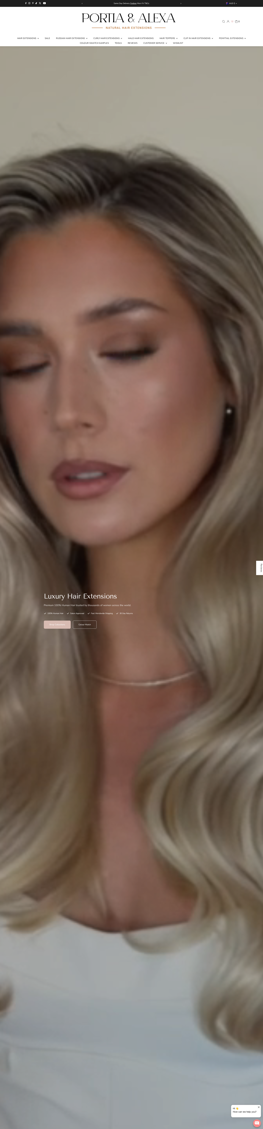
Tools (118, 43)
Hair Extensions (27, 38)
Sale (47, 38)
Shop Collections (57, 624)
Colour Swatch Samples (94, 43)
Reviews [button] (261, 568)
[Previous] (82, 3)
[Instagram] (29, 3)
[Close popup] (258, 1107)
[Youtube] (44, 3)
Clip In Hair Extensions (197, 38)
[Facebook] (26, 3)
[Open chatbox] (257, 1123)
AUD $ (232, 3)
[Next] (181, 3)
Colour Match (84, 624)
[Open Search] (223, 21)
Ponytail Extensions (231, 38)
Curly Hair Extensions (106, 38)
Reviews (133, 43)
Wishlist (178, 43)
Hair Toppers (168, 38)
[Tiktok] (36, 3)
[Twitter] (40, 3)
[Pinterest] (33, 3)
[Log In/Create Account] (228, 21)
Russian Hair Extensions (70, 38)
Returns (120, 3)
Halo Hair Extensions (141, 38)
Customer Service (154, 43)
